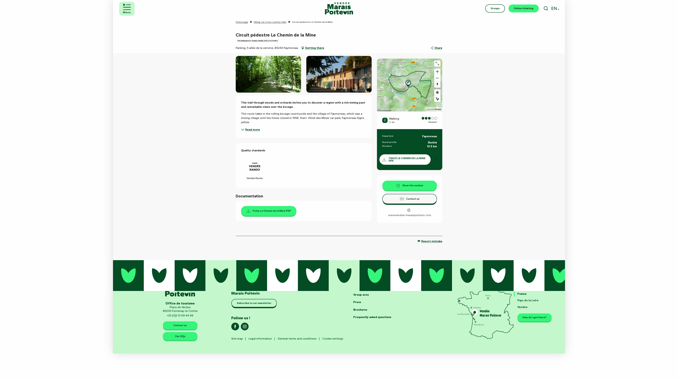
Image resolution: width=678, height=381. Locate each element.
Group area (361, 294)
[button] (545, 8)
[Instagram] (245, 327)
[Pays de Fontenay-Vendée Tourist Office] (339, 8)
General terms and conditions (297, 338)
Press (357, 302)
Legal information (260, 338)
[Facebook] (235, 327)
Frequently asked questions (372, 317)
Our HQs (180, 336)
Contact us (180, 325)
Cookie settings (332, 338)
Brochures (360, 309)
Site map (237, 338)
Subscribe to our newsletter (254, 303)
